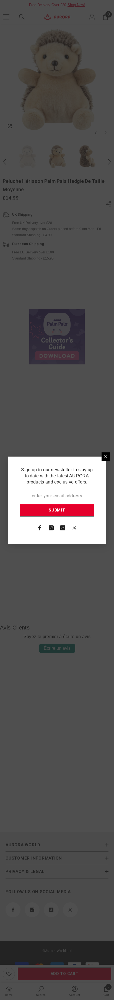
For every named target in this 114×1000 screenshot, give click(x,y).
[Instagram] (51, 528)
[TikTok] (63, 528)
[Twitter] (74, 528)
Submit (57, 510)
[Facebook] (39, 528)
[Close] (106, 456)
